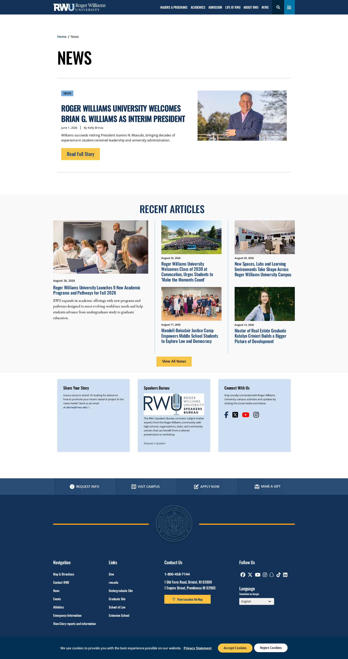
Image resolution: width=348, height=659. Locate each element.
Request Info (87, 486)
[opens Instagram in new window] (256, 414)
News (265, 7)
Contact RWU (61, 582)
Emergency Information (67, 615)
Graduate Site (117, 598)
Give (111, 574)
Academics (198, 7)
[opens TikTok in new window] (279, 574)
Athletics (58, 607)
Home (61, 36)
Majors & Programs (173, 7)
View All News (174, 361)
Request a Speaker (155, 443)
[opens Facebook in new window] (226, 414)
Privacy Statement (197, 648)
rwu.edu (113, 582)
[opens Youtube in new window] (245, 414)
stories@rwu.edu (76, 407)
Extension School (119, 615)
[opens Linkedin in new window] (285, 574)
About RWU (250, 7)
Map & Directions (63, 574)
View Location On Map (190, 599)
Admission (215, 7)
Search (278, 7)
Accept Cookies (235, 648)
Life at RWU (232, 7)
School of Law (117, 607)
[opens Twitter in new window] (235, 414)
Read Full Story (80, 153)
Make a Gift (271, 486)
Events (57, 598)
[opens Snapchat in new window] (271, 574)
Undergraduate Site (121, 590)
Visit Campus (149, 486)
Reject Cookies (271, 648)
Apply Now (209, 486)
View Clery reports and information (74, 623)
